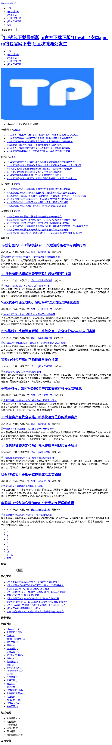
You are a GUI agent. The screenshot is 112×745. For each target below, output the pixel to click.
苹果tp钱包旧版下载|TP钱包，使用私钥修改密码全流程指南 (35, 611)
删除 (11, 645)
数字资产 (14, 632)
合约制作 (12, 677)
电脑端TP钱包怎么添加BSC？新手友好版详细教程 (38, 148)
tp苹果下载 (12, 15)
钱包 (12, 658)
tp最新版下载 (13, 11)
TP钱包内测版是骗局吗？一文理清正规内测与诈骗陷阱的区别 (45, 233)
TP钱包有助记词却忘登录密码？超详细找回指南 (38, 189)
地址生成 (12, 642)
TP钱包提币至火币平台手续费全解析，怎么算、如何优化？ (42, 178)
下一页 (10, 555)
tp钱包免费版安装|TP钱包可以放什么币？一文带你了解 (33, 598)
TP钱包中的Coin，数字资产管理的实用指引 (36, 206)
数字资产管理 (16, 693)
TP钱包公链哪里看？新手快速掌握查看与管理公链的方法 (41, 162)
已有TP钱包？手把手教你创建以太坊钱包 (34, 145)
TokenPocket (15, 671)
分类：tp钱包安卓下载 (41, 366)
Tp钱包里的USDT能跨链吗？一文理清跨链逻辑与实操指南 (42, 135)
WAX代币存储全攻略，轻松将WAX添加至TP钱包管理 (41, 193)
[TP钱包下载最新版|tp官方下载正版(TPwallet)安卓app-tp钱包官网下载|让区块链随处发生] (56, 43)
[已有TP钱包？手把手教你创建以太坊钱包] (22, 486)
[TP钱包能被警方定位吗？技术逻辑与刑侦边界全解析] (27, 458)
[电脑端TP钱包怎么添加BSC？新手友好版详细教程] (26, 515)
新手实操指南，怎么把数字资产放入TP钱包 (34, 175)
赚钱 (10, 665)
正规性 (11, 674)
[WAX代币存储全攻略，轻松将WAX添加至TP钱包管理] (28, 314)
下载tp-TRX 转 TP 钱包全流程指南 (23, 595)
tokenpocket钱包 (8, 3)
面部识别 (13, 700)
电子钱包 (12, 661)
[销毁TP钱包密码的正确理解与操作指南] (21, 372)
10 (8, 551)
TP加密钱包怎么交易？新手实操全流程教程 (34, 172)
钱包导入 (13, 703)
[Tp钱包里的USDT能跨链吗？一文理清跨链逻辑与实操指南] (30, 257)
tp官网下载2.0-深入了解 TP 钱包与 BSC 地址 (28, 589)
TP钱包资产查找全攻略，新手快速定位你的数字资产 (40, 138)
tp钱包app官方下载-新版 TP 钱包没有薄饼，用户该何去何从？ (36, 605)
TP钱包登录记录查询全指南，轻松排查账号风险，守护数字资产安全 (48, 226)
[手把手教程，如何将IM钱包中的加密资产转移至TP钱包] (29, 400)
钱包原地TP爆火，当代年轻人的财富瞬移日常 (37, 229)
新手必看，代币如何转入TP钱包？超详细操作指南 (38, 151)
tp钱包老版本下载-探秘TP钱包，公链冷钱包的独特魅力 (33, 582)
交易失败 (13, 652)
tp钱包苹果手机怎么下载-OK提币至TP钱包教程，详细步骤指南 (37, 602)
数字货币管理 (15, 655)
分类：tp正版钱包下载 (41, 280)
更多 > (17, 129)
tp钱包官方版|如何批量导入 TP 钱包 (24, 608)
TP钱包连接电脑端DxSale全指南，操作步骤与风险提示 (39, 169)
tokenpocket (14, 629)
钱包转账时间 (15, 690)
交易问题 (12, 680)
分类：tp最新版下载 (40, 252)
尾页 (9, 558)
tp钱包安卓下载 (14, 21)
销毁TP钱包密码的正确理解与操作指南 (34, 216)
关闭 (9, 25)
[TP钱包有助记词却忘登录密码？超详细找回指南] (25, 286)
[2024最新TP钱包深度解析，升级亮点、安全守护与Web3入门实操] (33, 343)
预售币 (11, 683)
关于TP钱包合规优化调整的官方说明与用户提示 (38, 223)
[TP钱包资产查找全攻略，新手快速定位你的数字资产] (27, 429)
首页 (9, 8)
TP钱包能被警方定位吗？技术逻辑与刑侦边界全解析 (40, 141)
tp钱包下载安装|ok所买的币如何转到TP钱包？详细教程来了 (35, 585)
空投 (11, 635)
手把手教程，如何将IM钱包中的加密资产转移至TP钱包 (42, 220)
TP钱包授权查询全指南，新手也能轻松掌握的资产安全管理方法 (44, 165)
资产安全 (13, 668)
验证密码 (12, 648)
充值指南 (12, 697)
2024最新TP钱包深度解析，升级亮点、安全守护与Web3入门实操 (46, 196)
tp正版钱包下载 (14, 18)
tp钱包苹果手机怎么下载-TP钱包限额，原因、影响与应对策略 (36, 592)
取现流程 (12, 687)
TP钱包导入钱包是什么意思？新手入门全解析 (37, 202)
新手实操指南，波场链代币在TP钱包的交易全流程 (40, 199)
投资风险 (12, 706)
